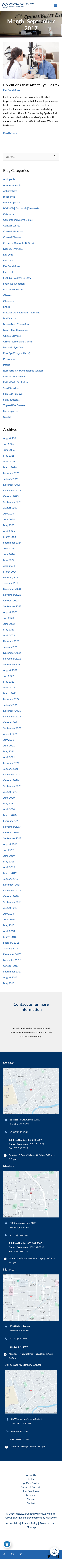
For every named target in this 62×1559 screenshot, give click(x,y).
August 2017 (10, 977)
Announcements (12, 184)
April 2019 (9, 867)
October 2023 (11, 600)
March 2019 (10, 872)
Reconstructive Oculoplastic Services (23, 370)
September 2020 (12, 785)
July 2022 (8, 675)
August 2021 (10, 733)
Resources (31, 1495)
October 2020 (11, 780)
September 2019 (12, 838)
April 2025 (9, 530)
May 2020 (8, 803)
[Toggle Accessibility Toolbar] (7, 1544)
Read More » (10, 133)
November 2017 (12, 959)
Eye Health (9, 271)
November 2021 (12, 716)
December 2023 (12, 588)
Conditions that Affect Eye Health (31, 85)
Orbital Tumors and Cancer (18, 341)
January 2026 (10, 478)
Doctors (31, 1479)
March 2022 (10, 693)
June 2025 (9, 519)
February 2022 (11, 698)
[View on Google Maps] (31, 1090)
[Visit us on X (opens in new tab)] (20, 1554)
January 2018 (10, 948)
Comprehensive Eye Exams (18, 219)
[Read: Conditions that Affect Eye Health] (31, 60)
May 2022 (8, 681)
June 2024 (9, 554)
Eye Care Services (31, 1483)
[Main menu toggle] (56, 6)
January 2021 (10, 768)
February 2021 (11, 762)
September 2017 (12, 971)
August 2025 (10, 507)
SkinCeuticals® (11, 399)
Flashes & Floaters (13, 289)
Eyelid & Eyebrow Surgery (17, 277)
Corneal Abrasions (13, 231)
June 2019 (9, 855)
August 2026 (10, 438)
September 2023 (12, 606)
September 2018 (12, 901)
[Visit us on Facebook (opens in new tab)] (4, 1554)
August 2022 (10, 670)
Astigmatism (10, 190)
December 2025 (12, 484)
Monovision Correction (16, 324)
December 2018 (12, 884)
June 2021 (9, 745)
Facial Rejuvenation (14, 283)
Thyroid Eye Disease (14, 405)
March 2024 (10, 571)
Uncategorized (11, 410)
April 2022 (9, 687)
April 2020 (9, 809)
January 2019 (10, 878)
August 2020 (10, 791)
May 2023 (8, 629)
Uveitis (7, 416)
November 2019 (12, 826)
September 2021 (12, 728)
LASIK (6, 306)
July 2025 (8, 513)
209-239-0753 (37, 1247)
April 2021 (9, 757)
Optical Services (12, 335)
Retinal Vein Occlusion (15, 382)
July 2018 (8, 913)
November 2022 (12, 658)
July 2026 (8, 443)
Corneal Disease (12, 237)
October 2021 (11, 722)
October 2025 (11, 496)
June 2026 (9, 449)
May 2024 (8, 559)
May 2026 (8, 455)
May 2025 (8, 525)
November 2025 (12, 490)
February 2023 (11, 641)
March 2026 (10, 467)
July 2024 (8, 548)
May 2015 (8, 983)
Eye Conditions (11, 90)
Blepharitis (9, 196)
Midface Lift (9, 318)
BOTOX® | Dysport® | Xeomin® (21, 208)
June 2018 (9, 919)
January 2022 (10, 704)
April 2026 (9, 461)
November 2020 (12, 774)
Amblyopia (9, 179)
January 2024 (10, 583)
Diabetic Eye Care (13, 248)
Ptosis (6, 364)
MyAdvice (51, 1517)
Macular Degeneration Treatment (21, 312)
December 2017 (12, 954)
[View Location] (6, 1120)
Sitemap (31, 1527)
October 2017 (11, 965)
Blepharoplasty (11, 202)
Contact (31, 1503)
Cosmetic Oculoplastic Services (20, 242)
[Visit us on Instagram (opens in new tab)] (12, 1554)
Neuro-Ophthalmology (15, 329)
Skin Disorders (11, 387)
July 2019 (8, 849)
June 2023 (9, 623)
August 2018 (10, 907)
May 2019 (8, 861)
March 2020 (10, 814)
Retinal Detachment (14, 376)
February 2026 (11, 472)
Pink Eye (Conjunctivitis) (16, 353)
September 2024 (12, 542)
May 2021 (8, 751)
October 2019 (11, 832)
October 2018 (11, 896)
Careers (31, 1499)
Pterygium (9, 358)
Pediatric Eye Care (13, 347)
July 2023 (8, 617)
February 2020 (11, 820)
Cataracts (8, 214)
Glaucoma (8, 300)
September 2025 (12, 501)
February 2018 (11, 942)
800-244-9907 (35, 1140)
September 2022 (12, 664)
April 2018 (9, 930)
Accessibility (13, 1523)
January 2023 (10, 646)
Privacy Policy (29, 1523)
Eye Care (8, 260)
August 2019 (10, 844)
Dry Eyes (8, 254)
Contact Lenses (11, 225)
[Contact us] (48, 1554)
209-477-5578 (37, 1144)
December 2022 (12, 652)
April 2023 (9, 635)
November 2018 (12, 890)
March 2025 (10, 536)
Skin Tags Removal (13, 393)
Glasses (7, 295)
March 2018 (10, 936)
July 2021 (8, 739)
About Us (31, 1475)
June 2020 (9, 797)
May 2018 (8, 925)
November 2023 (12, 594)
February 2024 (11, 577)
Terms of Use (46, 1523)
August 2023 (10, 612)
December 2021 (12, 710)
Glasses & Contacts (31, 1487)
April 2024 (9, 565)
